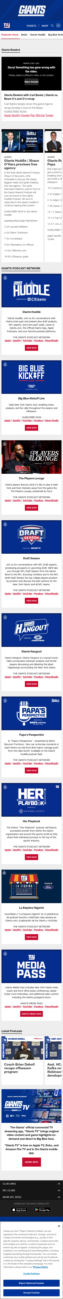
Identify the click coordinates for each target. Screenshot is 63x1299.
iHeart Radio (52, 420)
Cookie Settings (31, 1273)
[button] (31, 81)
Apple (7, 115)
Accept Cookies (31, 1292)
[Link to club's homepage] (7, 24)
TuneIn (49, 115)
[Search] (52, 25)
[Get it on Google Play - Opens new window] (42, 1211)
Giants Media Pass (31, 1014)
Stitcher (40, 115)
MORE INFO (31, 1162)
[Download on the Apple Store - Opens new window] (19, 1210)
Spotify (16, 115)
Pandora (38, 340)
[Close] (59, 1226)
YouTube (27, 340)
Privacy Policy (40, 1267)
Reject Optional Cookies (31, 1283)
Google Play (28, 115)
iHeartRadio (51, 340)
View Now (31, 600)
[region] (31, 1260)
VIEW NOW (31, 348)
